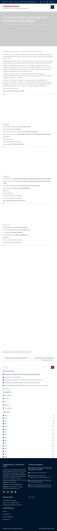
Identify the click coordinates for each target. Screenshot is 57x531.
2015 (6, 437)
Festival (5, 352)
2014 (6, 440)
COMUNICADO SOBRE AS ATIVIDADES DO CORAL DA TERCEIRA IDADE (22, 382)
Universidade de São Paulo (9, 500)
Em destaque (7, 51)
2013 (6, 443)
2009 (6, 454)
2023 (6, 415)
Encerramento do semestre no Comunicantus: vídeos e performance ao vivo (23, 380)
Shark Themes (50, 528)
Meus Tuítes (6, 389)
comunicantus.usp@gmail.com (29, 1)
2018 (6, 429)
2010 (6, 451)
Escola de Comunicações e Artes (11, 502)
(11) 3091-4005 (16, 1)
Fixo (6, 401)
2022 (6, 418)
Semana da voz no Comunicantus (13, 377)
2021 (6, 421)
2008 (6, 457)
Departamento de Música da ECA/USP (12, 505)
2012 (6, 445)
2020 (6, 423)
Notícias (16, 51)
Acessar (5, 511)
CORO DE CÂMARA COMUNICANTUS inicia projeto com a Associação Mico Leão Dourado (26, 385)
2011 (6, 448)
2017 (6, 432)
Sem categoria (8, 408)
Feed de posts (6, 514)
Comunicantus (11, 6)
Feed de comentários (8, 516)
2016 (6, 434)
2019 (6, 426)
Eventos (12, 51)
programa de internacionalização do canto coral (19, 352)
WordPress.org (6, 519)
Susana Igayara (24, 51)
